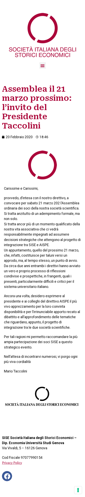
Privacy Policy (12, 463)
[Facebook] (7, 476)
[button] (42, 65)
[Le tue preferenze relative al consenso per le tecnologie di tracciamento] (78, 490)
